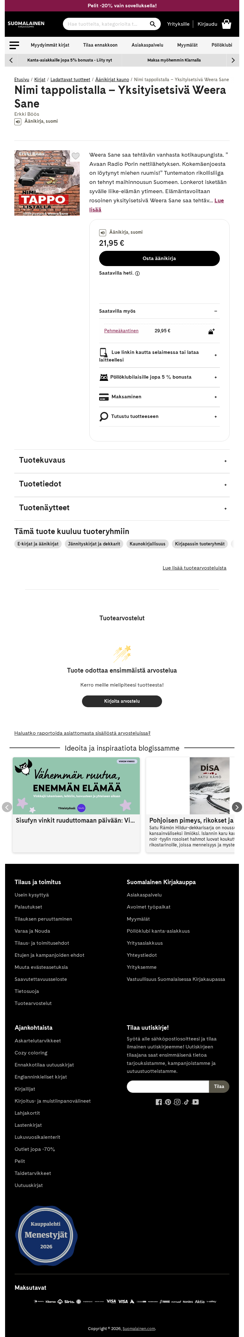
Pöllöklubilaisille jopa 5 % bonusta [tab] (151, 377)
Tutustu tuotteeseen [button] (134, 416)
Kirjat (39, 79)
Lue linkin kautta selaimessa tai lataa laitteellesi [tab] (149, 356)
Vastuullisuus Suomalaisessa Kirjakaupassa (176, 979)
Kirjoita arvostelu (122, 701)
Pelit (20, 1161)
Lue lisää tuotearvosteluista (195, 568)
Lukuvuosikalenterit (37, 1137)
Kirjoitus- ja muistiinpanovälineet (53, 1101)
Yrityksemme (142, 967)
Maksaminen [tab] (125, 397)
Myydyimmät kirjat (50, 45)
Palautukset (28, 907)
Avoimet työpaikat (149, 907)
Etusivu (21, 79)
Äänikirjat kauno (112, 79)
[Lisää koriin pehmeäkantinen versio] (211, 331)
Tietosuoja (27, 991)
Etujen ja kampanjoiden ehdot (50, 955)
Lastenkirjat (28, 1125)
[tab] (122, 461)
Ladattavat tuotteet (70, 79)
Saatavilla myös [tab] (117, 311)
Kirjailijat (25, 1089)
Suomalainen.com (139, 1328)
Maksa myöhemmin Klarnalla (174, 60)
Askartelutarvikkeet (38, 1041)
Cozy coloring (31, 1053)
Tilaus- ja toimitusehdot (42, 943)
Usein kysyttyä (32, 895)
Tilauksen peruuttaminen (43, 919)
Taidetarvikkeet (33, 1173)
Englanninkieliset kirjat (41, 1077)
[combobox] (112, 24)
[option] (69, 60)
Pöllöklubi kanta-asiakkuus (158, 931)
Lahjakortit (27, 1113)
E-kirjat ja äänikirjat (37, 543)
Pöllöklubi (222, 45)
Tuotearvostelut (33, 1003)
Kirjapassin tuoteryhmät (200, 543)
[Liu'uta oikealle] (233, 60)
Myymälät (187, 45)
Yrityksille (178, 24)
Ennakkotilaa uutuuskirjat (44, 1065)
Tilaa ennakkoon (100, 45)
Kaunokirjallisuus (148, 543)
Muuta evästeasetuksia (41, 967)
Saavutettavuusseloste (41, 979)
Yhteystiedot (142, 955)
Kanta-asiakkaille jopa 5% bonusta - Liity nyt (69, 60)
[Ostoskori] (226, 24)
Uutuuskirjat (29, 1185)
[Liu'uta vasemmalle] (11, 60)
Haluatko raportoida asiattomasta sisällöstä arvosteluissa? (82, 733)
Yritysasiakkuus (145, 943)
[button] (14, 45)
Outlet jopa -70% (35, 1149)
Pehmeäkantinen (121, 330)
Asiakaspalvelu (147, 45)
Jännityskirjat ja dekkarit (94, 543)
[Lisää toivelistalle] (75, 156)
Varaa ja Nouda (32, 931)
